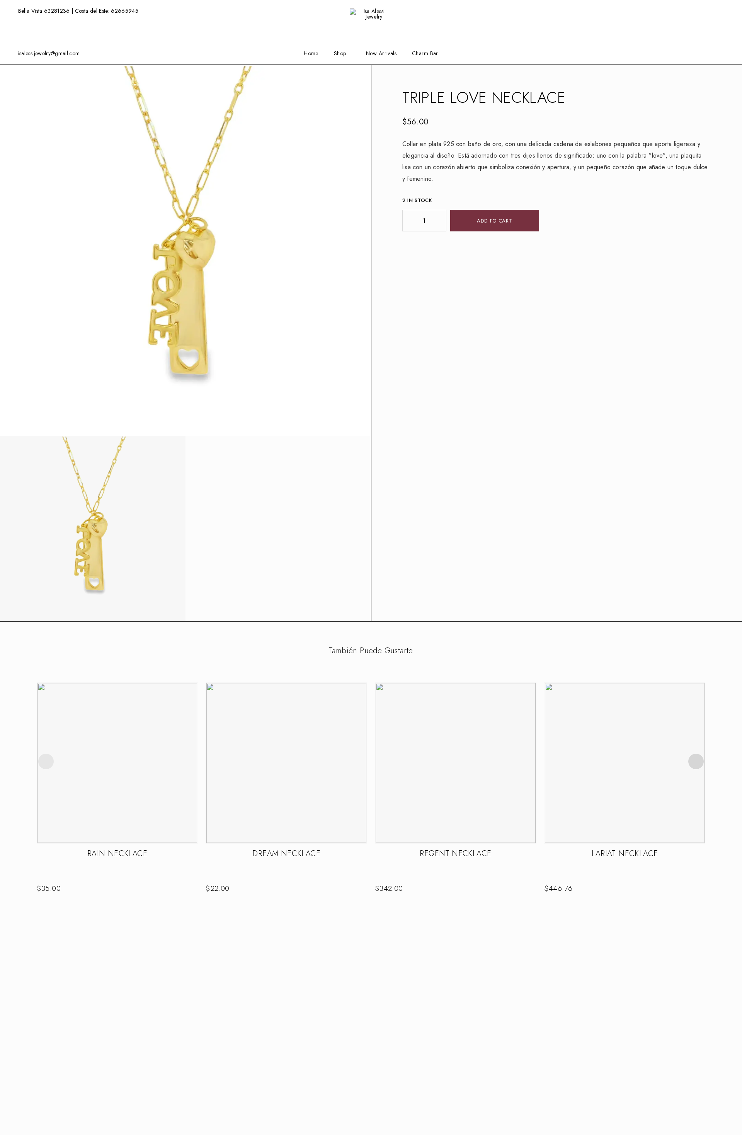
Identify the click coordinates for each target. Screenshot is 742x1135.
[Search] (716, 11)
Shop (340, 53)
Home (311, 53)
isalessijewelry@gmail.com (49, 53)
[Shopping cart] (728, 10)
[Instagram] (704, 53)
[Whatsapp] (716, 53)
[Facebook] (692, 53)
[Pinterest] (728, 53)
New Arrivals (381, 53)
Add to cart (494, 220)
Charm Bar (425, 53)
